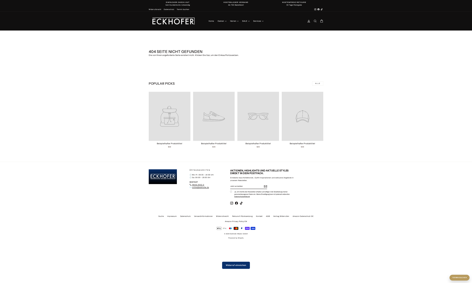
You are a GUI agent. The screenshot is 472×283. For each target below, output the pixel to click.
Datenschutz (169, 9)
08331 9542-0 (198, 185)
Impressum (172, 216)
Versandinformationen (203, 216)
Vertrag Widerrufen (281, 216)
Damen (221, 21)
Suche (161, 216)
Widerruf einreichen (236, 265)
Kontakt (259, 216)
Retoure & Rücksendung (242, 216)
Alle (317, 83)
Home (211, 21)
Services (257, 21)
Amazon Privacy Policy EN (236, 221)
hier (208, 55)
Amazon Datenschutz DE (303, 216)
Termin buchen (183, 9)
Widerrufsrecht (155, 9)
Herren (233, 21)
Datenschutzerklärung (242, 196)
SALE (245, 21)
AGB (268, 216)
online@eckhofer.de (200, 187)
